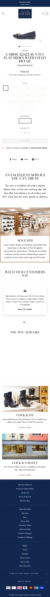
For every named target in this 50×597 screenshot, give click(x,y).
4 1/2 (42, 88)
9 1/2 (32, 102)
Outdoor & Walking (25, 537)
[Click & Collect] (25, 446)
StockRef (25, 116)
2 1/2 (13, 88)
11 (30, 108)
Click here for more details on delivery (28, 196)
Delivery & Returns (25, 484)
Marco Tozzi (25, 562)
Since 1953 (25, 521)
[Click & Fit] (25, 399)
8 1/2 (17, 102)
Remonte (25, 554)
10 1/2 (22, 108)
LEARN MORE (25, 427)
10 (40, 102)
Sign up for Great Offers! (24, 573)
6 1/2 (28, 95)
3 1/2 (27, 88)
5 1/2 (13, 95)
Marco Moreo (25, 558)
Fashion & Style (25, 529)
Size (25, 83)
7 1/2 (42, 95)
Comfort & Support (25, 533)
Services (25, 513)
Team (25, 517)
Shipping (22, 75)
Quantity (25, 128)
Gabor (25, 51)
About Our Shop (25, 509)
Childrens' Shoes (25, 525)
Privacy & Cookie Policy (25, 488)
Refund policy (25, 501)
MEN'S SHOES (24, 581)
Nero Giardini (25, 566)
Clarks (25, 550)
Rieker (25, 546)
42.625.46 (25, 120)
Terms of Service (25, 496)
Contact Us (25, 492)
